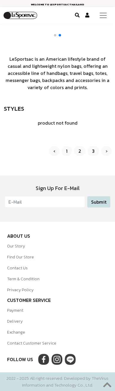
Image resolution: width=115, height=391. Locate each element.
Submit (98, 201)
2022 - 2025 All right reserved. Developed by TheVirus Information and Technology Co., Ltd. (57, 381)
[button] (55, 35)
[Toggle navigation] (103, 15)
